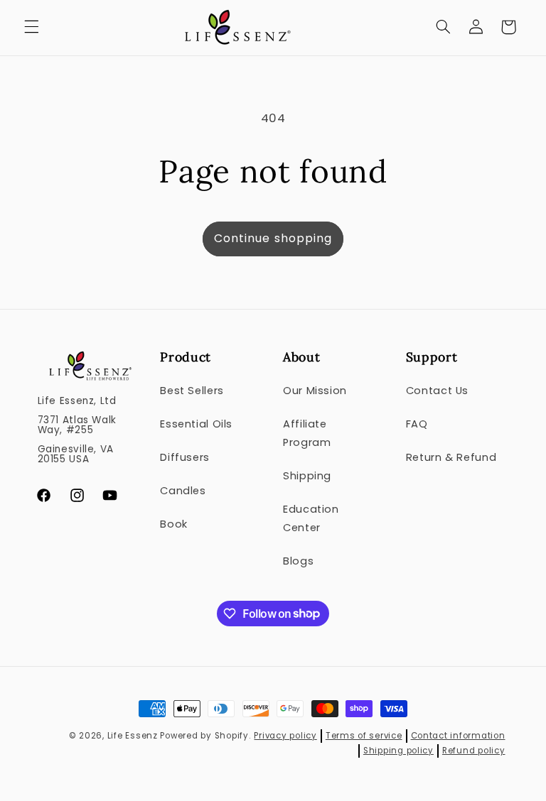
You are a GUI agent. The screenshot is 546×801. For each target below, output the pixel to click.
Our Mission (315, 390)
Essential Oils (196, 424)
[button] (31, 27)
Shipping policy (398, 750)
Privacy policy (285, 735)
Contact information (458, 735)
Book (174, 524)
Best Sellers (192, 390)
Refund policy (473, 750)
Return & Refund (451, 457)
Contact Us (437, 390)
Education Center (311, 518)
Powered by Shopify (204, 735)
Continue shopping (273, 238)
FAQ (417, 424)
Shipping (307, 476)
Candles (182, 491)
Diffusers (185, 457)
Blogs (298, 561)
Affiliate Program (307, 433)
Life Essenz (132, 735)
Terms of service (364, 735)
